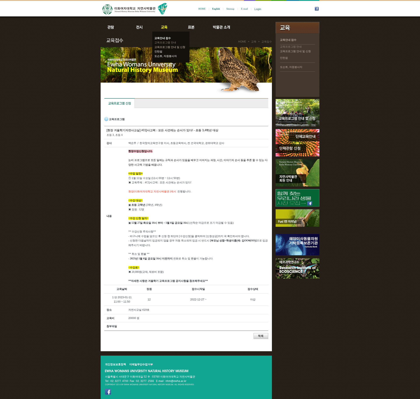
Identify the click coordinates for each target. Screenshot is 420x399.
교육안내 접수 (162, 38)
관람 (113, 27)
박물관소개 (221, 27)
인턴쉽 (158, 51)
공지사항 (251, 27)
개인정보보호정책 (115, 364)
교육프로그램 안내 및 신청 (169, 47)
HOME (202, 9)
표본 (191, 27)
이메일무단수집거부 (141, 364)
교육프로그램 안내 (165, 42)
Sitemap (230, 9)
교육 (165, 27)
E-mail (244, 9)
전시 (139, 27)
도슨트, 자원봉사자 (165, 56)
